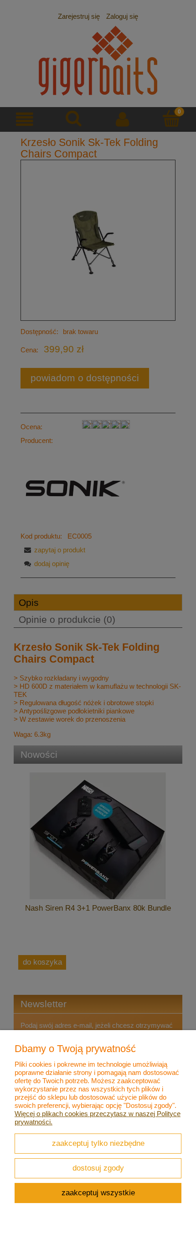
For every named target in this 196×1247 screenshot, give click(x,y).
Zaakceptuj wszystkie (98, 1192)
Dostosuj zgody (98, 1167)
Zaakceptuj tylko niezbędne (98, 1143)
